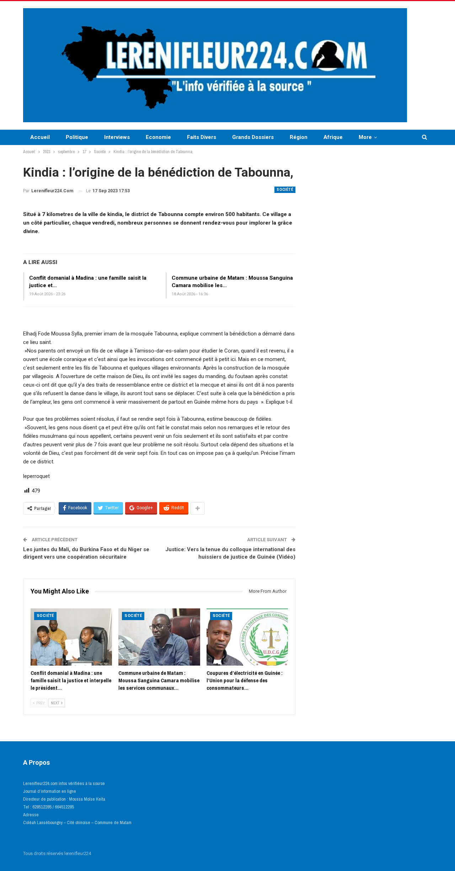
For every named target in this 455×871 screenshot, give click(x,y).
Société (285, 190)
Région (298, 137)
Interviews (117, 137)
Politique (77, 137)
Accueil (40, 137)
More (365, 137)
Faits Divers (201, 137)
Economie (158, 137)
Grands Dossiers (253, 137)
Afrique (333, 137)
